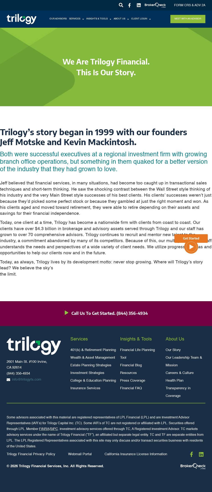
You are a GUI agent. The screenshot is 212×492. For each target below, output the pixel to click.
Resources (128, 373)
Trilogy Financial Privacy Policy (31, 454)
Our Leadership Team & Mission (184, 361)
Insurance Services (85, 388)
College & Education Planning (93, 380)
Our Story (173, 350)
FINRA (44, 429)
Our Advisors (58, 19)
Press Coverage (132, 380)
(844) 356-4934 (132, 313)
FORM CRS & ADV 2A (189, 5)
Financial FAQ (131, 388)
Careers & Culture (180, 373)
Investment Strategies (87, 373)
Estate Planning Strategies (90, 365)
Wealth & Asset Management (92, 357)
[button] (121, 5)
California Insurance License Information (136, 454)
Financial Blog (131, 365)
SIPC (54, 429)
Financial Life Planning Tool (137, 353)
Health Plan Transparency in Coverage (178, 388)
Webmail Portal (80, 454)
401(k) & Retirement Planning (93, 350)
